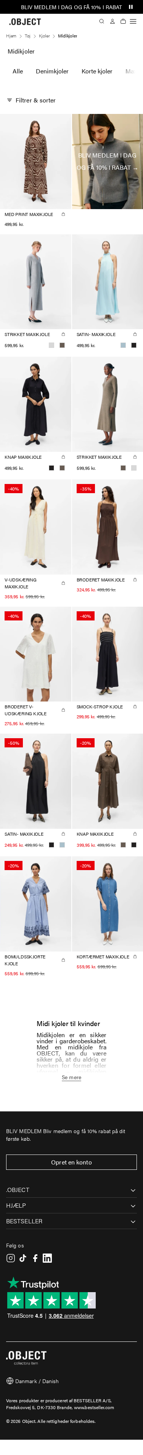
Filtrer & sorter (36, 100)
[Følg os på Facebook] (35, 1258)
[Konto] (112, 21)
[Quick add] (63, 214)
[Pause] (131, 7)
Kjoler (44, 35)
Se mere (71, 1077)
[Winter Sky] (123, 345)
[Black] (133, 345)
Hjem (11, 35)
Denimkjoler (52, 71)
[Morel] (62, 345)
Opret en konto (71, 1162)
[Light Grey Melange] (51, 345)
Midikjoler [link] (67, 35)
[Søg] (101, 21)
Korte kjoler (97, 71)
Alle (18, 71)
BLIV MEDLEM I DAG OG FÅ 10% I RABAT (71, 7)
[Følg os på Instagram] (10, 1258)
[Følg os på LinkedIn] (47, 1258)
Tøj (27, 35)
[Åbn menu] (133, 21)
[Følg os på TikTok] (22, 1258)
